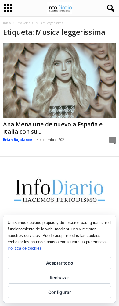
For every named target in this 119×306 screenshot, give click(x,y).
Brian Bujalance (17, 139)
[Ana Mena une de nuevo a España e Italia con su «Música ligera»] (59, 80)
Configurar (59, 292)
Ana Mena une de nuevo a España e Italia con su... (53, 128)
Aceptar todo (59, 262)
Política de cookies (24, 248)
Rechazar (59, 277)
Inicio (7, 23)
